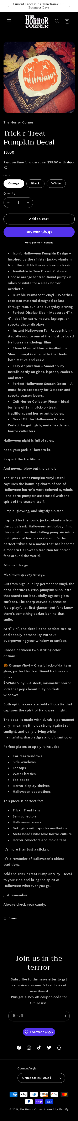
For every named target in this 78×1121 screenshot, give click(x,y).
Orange (14, 183)
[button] (9, 21)
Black (35, 183)
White (56, 183)
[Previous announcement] (8, 5)
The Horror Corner (31, 1109)
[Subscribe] (64, 1016)
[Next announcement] (70, 5)
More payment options (39, 242)
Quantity (9, 193)
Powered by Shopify (55, 1109)
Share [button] (13, 918)
